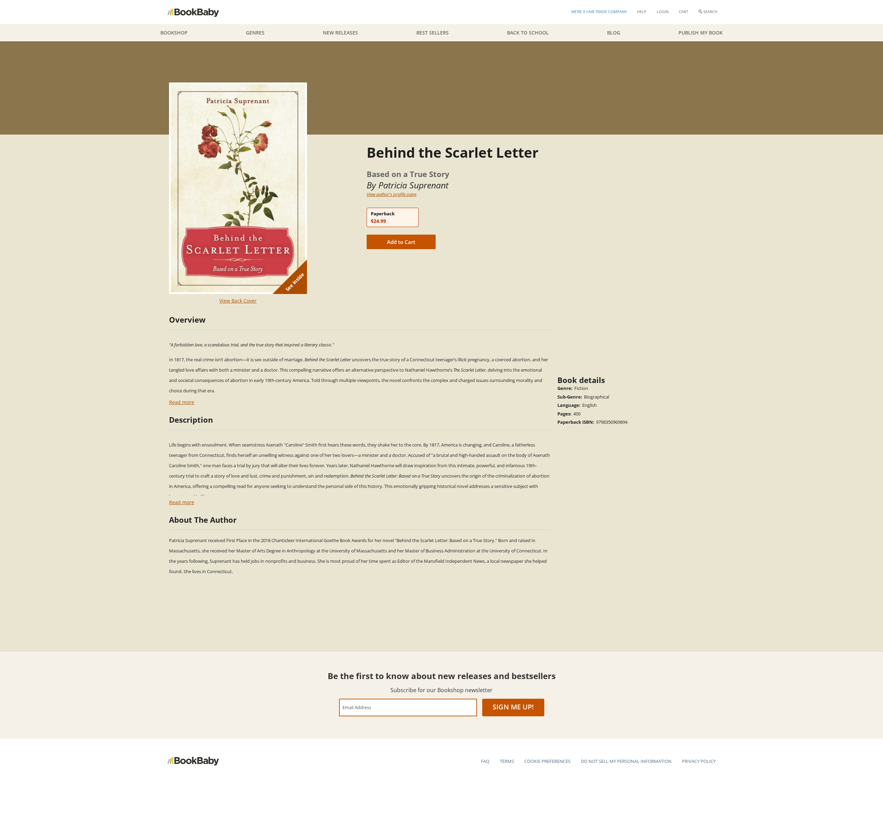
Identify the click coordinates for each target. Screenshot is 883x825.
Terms (507, 761)
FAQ (485, 761)
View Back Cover (238, 300)
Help (641, 11)
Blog (613, 32)
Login (662, 11)
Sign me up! (513, 706)
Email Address (357, 707)
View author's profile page (391, 194)
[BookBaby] (199, 12)
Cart (683, 11)
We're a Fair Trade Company (599, 11)
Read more (181, 402)
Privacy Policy (699, 761)
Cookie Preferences (547, 761)
